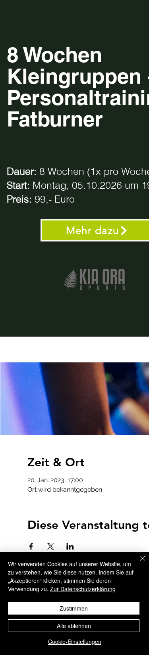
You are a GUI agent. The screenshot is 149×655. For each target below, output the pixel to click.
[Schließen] (137, 563)
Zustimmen (74, 608)
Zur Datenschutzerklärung (83, 589)
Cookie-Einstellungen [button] (74, 641)
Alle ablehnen (74, 626)
